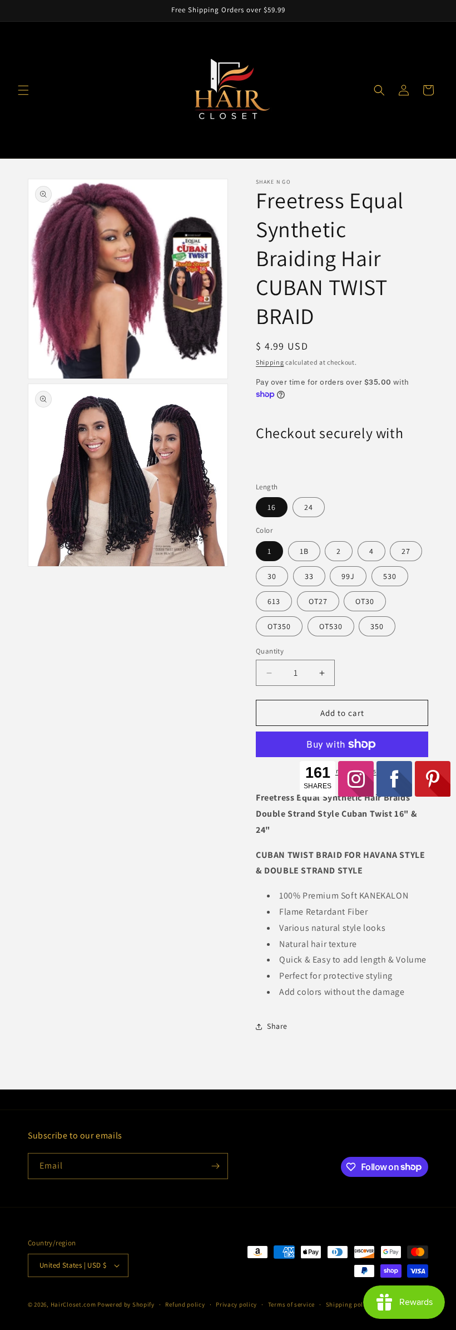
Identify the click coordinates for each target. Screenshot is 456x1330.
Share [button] (277, 1026)
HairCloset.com (73, 1304)
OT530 (331, 626)
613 (273, 601)
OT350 (279, 626)
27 (406, 551)
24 (308, 507)
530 (389, 576)
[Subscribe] (215, 1166)
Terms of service (291, 1304)
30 (271, 576)
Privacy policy (236, 1304)
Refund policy (185, 1304)
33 (309, 576)
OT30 (364, 601)
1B (304, 551)
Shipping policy (349, 1304)
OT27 (318, 601)
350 (377, 626)
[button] (23, 90)
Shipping (270, 362)
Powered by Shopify (126, 1304)
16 (271, 507)
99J (348, 576)
